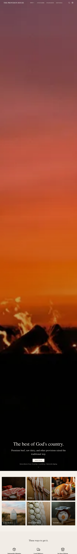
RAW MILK (59, 3)
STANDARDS (50, 3)
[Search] (69, 3)
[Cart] (72, 3)
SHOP (32, 2)
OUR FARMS (40, 3)
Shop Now (38, 460)
